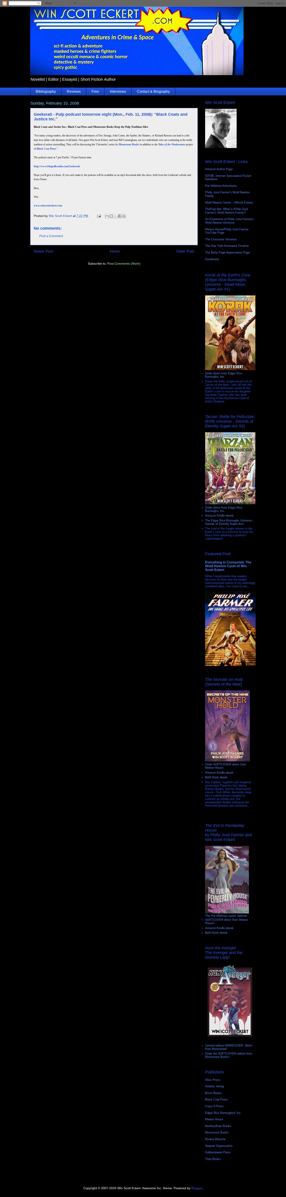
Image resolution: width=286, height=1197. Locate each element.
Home (115, 251)
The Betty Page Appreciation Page (227, 252)
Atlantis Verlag (214, 1086)
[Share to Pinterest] (124, 216)
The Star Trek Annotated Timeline (227, 245)
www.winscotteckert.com (48, 205)
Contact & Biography (153, 91)
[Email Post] (98, 216)
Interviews (118, 91)
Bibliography (46, 91)
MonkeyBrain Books (218, 1126)
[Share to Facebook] (120, 216)
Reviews (74, 91)
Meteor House (214, 1119)
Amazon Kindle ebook (219, 515)
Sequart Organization (218, 1146)
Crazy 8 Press (214, 1106)
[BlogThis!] (111, 216)
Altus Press (212, 1080)
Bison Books (213, 1093)
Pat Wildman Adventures (221, 185)
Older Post (185, 251)
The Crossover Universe (220, 239)
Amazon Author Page (219, 169)
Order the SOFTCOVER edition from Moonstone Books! (228, 1055)
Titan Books (213, 1159)
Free (95, 91)
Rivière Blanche (215, 1139)
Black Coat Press (46, 148)
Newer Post (43, 251)
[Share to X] (115, 216)
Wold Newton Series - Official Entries (229, 202)
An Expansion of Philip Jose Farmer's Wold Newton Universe (229, 220)
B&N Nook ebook (216, 777)
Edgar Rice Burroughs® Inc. (223, 1113)
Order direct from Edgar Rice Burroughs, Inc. (223, 375)
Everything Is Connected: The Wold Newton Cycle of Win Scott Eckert (228, 566)
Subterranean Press (218, 1152)
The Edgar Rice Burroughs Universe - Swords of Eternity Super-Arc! (229, 522)
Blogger (196, 1188)
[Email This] (107, 216)
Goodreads (212, 259)
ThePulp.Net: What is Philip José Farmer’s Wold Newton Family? (226, 210)
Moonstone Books (129, 144)
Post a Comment (51, 236)
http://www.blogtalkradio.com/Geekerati (57, 166)
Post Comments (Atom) (123, 263)
